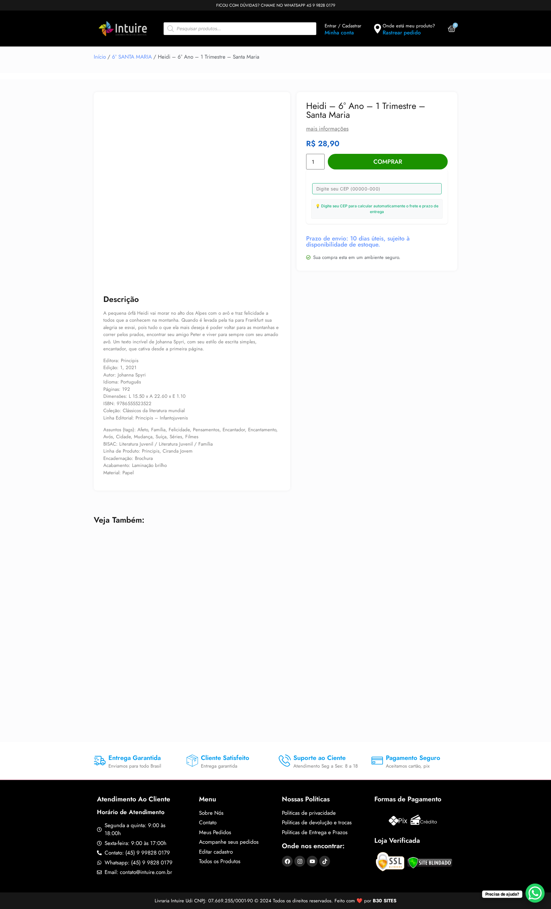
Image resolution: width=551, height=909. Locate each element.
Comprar (387, 161)
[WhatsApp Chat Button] (535, 893)
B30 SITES (384, 900)
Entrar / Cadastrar (343, 25)
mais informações (327, 129)
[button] (270, 112)
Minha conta (339, 32)
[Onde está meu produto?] (377, 28)
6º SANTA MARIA (132, 57)
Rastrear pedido (402, 32)
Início (100, 57)
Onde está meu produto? (409, 25)
